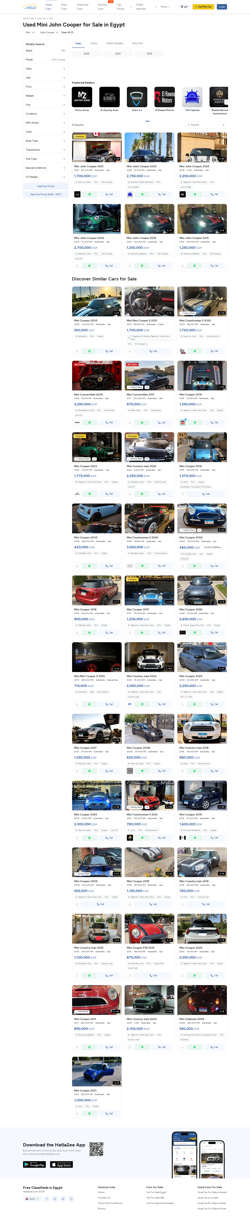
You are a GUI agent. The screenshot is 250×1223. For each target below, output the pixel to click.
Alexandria (82, 336)
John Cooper (106, 182)
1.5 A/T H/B (132, 968)
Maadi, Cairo (135, 410)
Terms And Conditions (110, 1203)
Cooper (100, 336)
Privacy (101, 1208)
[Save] (117, 136)
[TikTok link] (55, 1199)
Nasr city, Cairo (84, 182)
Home (101, 1192)
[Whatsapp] (89, 194)
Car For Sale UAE (155, 1197)
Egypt (32, 1199)
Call (111, 194)
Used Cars (48, 6)
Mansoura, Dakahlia (139, 254)
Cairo (185, 482)
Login (222, 6)
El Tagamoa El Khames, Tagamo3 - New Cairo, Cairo (150, 337)
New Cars (64, 6)
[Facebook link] (46, 1199)
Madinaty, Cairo (84, 254)
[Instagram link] (71, 1199)
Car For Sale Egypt (156, 1192)
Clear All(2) (67, 32)
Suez (133, 830)
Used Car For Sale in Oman (212, 1208)
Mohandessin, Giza (86, 410)
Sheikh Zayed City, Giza (193, 625)
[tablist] (149, 43)
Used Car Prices (45, 186)
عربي (186, 6)
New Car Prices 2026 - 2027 (45, 194)
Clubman (184, 1040)
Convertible (109, 410)
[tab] (78, 43)
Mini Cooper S (141, 344)
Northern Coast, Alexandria (142, 182)
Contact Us (104, 1197)
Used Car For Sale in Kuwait (212, 1192)
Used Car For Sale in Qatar (212, 1203)
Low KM (78, 259)
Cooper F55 (158, 963)
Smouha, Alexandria (191, 830)
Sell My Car (204, 6)
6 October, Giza (84, 553)
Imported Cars (82, 6)
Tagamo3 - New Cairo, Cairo (195, 410)
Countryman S (213, 336)
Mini (96, 182)
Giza (185, 897)
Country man (160, 482)
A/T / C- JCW (186, 697)
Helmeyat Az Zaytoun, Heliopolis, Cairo (199, 1035)
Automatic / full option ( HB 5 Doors (196, 487)
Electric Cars (105, 6)
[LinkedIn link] (63, 1199)
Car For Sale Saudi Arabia (160, 1203)
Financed (184, 559)
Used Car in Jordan (208, 1197)
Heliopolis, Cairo (137, 482)
